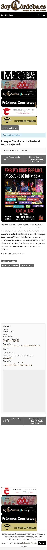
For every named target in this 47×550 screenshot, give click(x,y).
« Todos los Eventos (9, 128)
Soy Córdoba (7, 15)
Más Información (9, 261)
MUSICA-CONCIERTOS (11, 341)
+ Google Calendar (10, 265)
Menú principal (44, 15)
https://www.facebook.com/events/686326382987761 (21, 346)
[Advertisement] (23, 43)
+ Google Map (7, 358)
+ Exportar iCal (27, 265)
